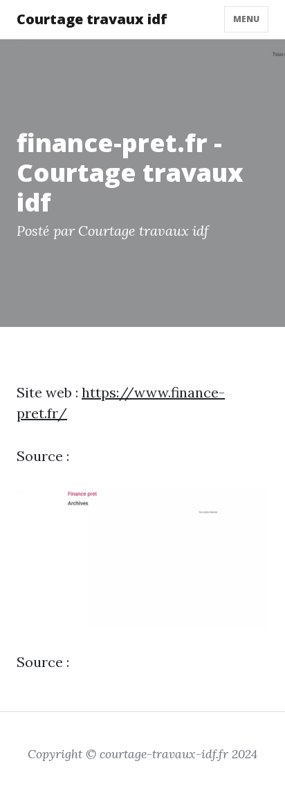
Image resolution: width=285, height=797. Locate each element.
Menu (246, 19)
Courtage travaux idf (92, 19)
